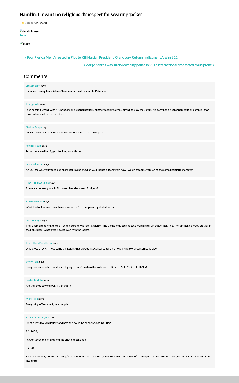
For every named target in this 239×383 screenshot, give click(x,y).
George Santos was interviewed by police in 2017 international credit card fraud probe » (149, 65)
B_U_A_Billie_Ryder (37, 317)
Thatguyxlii (32, 104)
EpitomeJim (33, 85)
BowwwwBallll (35, 201)
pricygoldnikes (35, 164)
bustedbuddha (34, 280)
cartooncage (33, 220)
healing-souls (33, 145)
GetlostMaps (34, 127)
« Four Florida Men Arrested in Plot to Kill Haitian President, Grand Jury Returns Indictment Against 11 (101, 57)
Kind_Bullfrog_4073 (38, 182)
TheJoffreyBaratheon (39, 242)
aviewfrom (32, 261)
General (42, 22)
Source (24, 35)
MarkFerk (32, 298)
